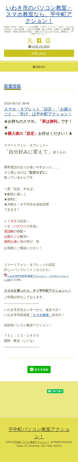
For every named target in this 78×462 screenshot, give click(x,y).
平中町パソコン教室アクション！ (31, 442)
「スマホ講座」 (41, 315)
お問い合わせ (39, 53)
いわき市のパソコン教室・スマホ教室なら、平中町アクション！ (39, 14)
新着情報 (12, 86)
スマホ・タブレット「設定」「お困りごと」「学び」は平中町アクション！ (38, 111)
